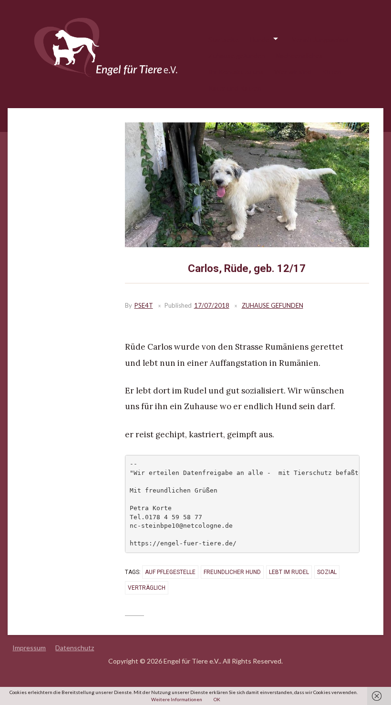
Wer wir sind (292, 72)
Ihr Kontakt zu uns (236, 72)
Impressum (29, 648)
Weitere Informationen (176, 699)
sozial (327, 572)
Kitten (331, 72)
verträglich (146, 587)
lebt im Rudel (289, 572)
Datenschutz (74, 648)
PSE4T (143, 305)
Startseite (223, 39)
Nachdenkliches (299, 55)
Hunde (259, 39)
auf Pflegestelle (170, 572)
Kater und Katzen (234, 88)
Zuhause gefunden (236, 55)
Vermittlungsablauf (320, 39)
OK (217, 699)
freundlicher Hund (232, 572)
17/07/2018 (211, 305)
